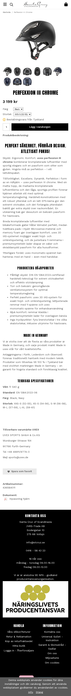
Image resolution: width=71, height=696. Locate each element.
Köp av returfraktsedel (19, 641)
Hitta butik (18, 645)
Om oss (52, 653)
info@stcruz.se (35, 542)
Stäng (39, 692)
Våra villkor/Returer (18, 631)
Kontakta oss (52, 631)
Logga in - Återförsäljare (19, 650)
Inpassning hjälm (19, 498)
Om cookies (52, 662)
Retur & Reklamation (18, 636)
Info (30, 692)
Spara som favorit (21, 471)
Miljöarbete (52, 657)
